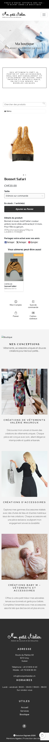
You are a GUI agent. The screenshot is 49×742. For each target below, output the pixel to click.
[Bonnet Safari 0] (24, 146)
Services (24, 710)
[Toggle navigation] (43, 14)
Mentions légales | (14, 738)
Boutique (24, 714)
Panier (16, 316)
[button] (42, 735)
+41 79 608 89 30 (28, 670)
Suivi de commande (33, 306)
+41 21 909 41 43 (30, 667)
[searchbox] (24, 104)
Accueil (24, 707)
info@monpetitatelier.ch (24, 676)
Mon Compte (16, 305)
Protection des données (34, 738)
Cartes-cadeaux (33, 317)
